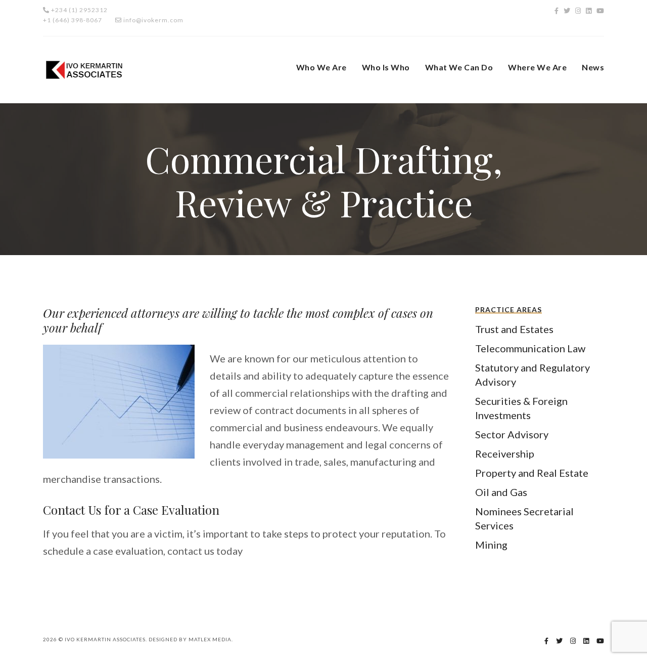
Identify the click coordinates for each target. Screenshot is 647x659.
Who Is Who (386, 67)
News (593, 67)
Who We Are (321, 67)
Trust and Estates (514, 329)
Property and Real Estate (531, 473)
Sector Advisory (511, 434)
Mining (491, 545)
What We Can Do (459, 67)
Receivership (504, 453)
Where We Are (537, 67)
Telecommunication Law (530, 348)
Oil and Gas (501, 492)
